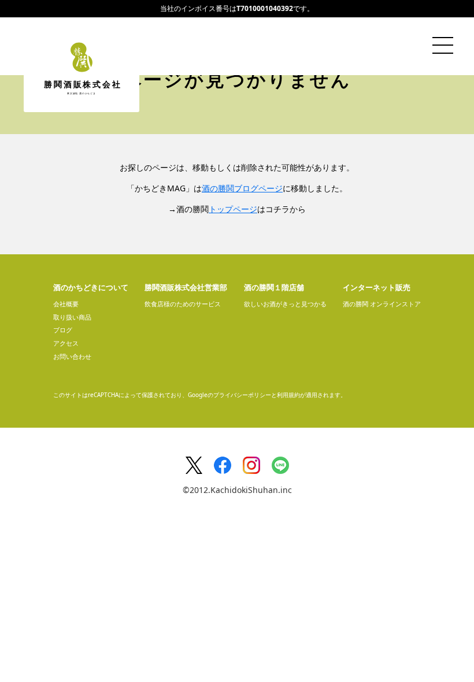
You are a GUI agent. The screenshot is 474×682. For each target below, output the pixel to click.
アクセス (66, 343)
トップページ (233, 208)
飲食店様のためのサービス (183, 303)
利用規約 (288, 395)
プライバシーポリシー (242, 395)
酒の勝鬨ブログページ (242, 188)
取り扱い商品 (72, 317)
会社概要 (66, 303)
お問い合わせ (72, 356)
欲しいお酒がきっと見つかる (285, 303)
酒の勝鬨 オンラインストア (382, 303)
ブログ (62, 329)
